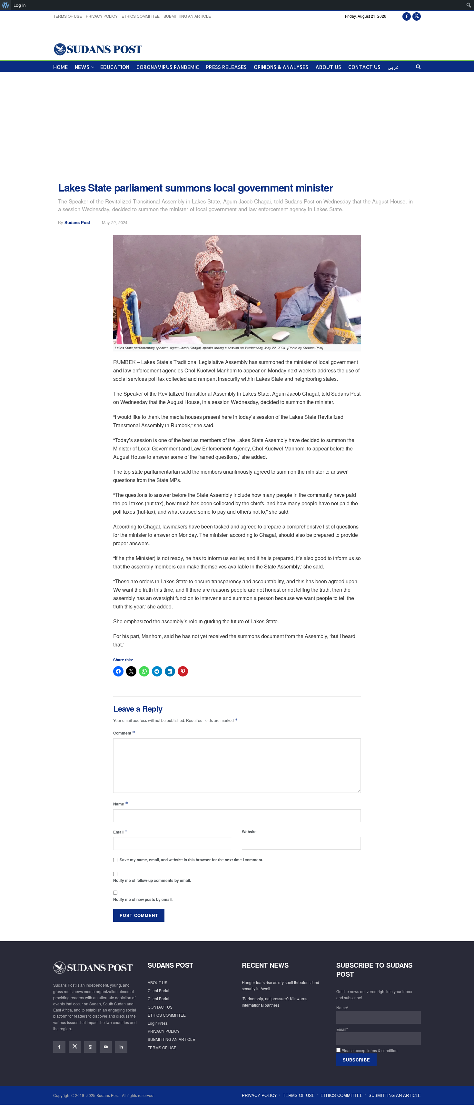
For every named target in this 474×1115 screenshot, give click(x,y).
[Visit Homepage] (98, 49)
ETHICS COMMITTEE (141, 16)
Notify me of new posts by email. (143, 899)
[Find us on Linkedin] (121, 1047)
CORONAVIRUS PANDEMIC (167, 67)
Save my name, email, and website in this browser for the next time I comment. (191, 860)
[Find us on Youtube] (106, 1047)
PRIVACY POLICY (102, 16)
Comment (124, 733)
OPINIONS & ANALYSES (281, 67)
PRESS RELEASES (226, 67)
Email (120, 832)
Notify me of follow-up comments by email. (152, 880)
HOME (60, 67)
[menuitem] (5, 5)
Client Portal (158, 990)
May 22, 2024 (114, 222)
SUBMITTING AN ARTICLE (187, 16)
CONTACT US (364, 67)
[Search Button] (418, 66)
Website (249, 831)
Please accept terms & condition (369, 1050)
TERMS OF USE (67, 16)
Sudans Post (77, 222)
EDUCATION (114, 67)
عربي (393, 67)
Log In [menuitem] (20, 5)
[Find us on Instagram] (90, 1047)
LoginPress (158, 1023)
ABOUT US (328, 67)
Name (120, 804)
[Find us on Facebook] (406, 16)
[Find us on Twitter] (416, 16)
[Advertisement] (237, 127)
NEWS (82, 67)
